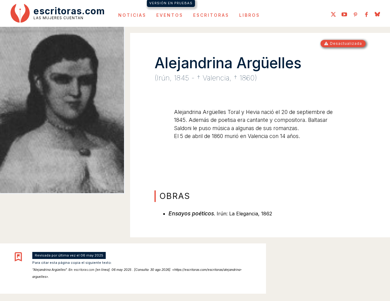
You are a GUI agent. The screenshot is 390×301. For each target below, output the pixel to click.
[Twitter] (333, 14)
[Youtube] (344, 14)
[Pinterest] (355, 14)
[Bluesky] (377, 14)
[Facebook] (366, 14)
